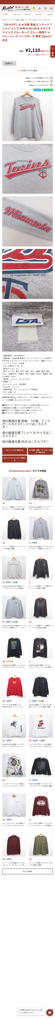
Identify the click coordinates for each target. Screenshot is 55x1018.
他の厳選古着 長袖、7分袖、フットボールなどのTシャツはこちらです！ (26, 423)
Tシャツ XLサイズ (44, 20)
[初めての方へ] (34, 8)
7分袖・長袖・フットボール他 (25, 20)
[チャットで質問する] (49, 1012)
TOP (3, 20)
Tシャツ (10, 20)
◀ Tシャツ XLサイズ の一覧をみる (14, 459)
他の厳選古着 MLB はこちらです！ (25, 441)
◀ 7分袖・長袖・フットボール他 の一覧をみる (40, 451)
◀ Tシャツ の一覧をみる (14, 450)
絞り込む (53, 53)
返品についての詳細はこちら (37, 78)
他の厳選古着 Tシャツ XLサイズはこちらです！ (27, 434)
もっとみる (27, 871)
